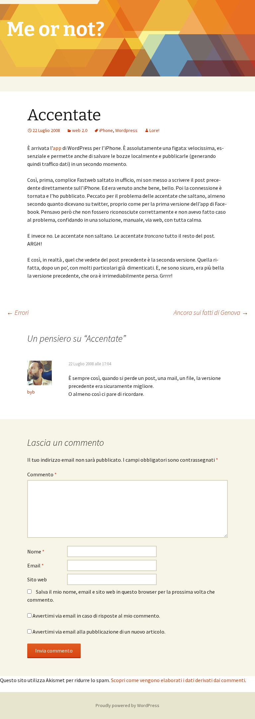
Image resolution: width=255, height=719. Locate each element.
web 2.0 (79, 130)
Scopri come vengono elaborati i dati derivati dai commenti (178, 680)
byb (31, 392)
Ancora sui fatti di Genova (211, 312)
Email (35, 565)
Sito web (37, 579)
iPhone (106, 130)
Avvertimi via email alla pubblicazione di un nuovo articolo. (99, 631)
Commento (42, 474)
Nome (35, 551)
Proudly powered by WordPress (127, 705)
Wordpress (126, 130)
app (57, 148)
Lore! (154, 130)
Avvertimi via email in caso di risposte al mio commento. (96, 615)
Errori (18, 312)
